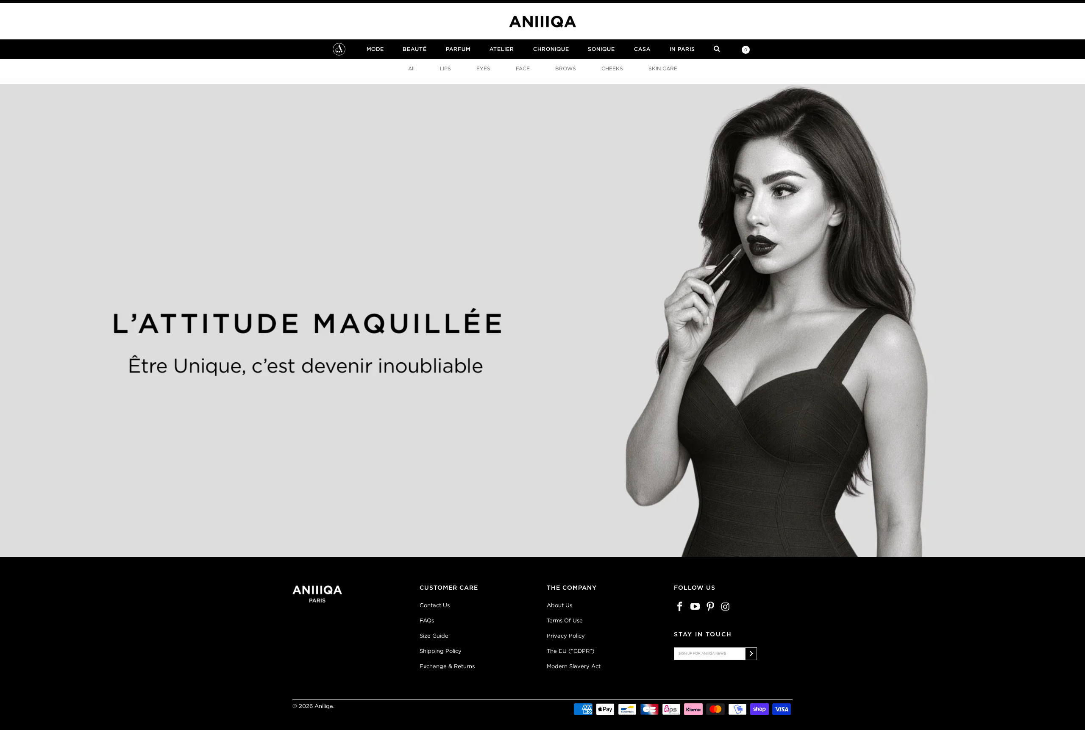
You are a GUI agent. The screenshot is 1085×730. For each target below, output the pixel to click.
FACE (523, 68)
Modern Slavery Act (574, 666)
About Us (559, 605)
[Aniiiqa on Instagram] (725, 607)
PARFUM (458, 49)
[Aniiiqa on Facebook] (680, 607)
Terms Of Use (565, 620)
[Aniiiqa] (542, 22)
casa (642, 49)
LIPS (445, 68)
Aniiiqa (323, 706)
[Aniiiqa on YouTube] (695, 607)
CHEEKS (612, 68)
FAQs (427, 620)
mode (375, 49)
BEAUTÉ (415, 49)
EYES (483, 68)
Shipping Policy (441, 651)
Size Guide (434, 636)
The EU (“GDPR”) (571, 651)
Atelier (502, 49)
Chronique (551, 49)
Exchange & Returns (447, 666)
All (411, 68)
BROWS (565, 68)
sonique (601, 49)
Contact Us (435, 605)
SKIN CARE (662, 68)
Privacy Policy (566, 636)
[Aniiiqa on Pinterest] (710, 607)
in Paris (682, 49)
